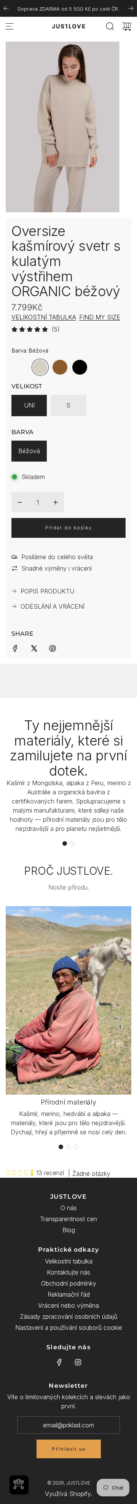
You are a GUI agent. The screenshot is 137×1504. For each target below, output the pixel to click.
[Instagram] (78, 1362)
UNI (29, 405)
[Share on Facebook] (15, 647)
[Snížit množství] (19, 502)
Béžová (29, 451)
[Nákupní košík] (126, 26)
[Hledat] (110, 26)
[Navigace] (9, 26)
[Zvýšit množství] (55, 502)
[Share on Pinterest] (52, 647)
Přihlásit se (69, 1449)
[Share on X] (33, 647)
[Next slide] (131, 8)
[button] (64, 843)
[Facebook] (59, 1362)
